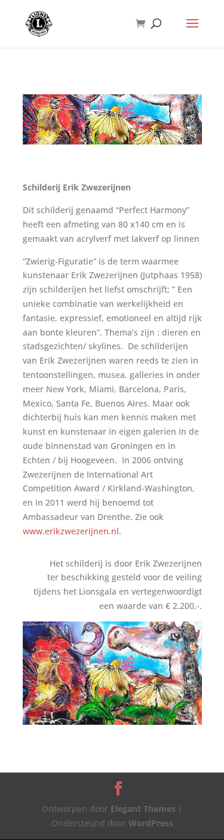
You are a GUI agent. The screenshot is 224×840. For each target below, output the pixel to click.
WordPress (150, 823)
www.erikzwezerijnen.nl (71, 531)
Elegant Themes (143, 808)
